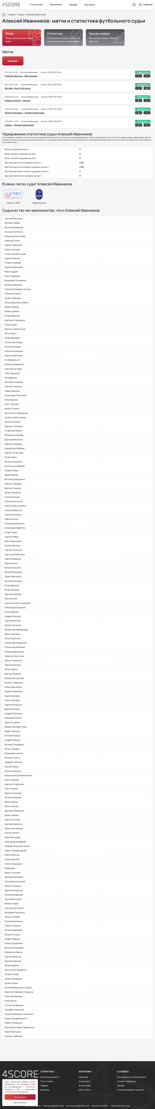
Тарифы (73, 4)
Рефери (44, 1085)
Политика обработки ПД (53, 1106)
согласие (9, 1091)
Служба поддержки (126, 1081)
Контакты (90, 4)
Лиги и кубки (46, 1081)
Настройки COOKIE (99, 1106)
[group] (21, 37)
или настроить (20, 1102)
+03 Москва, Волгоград (120, 1106)
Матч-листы (85, 1089)
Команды (44, 1089)
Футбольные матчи (49, 1077)
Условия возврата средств (130, 1089)
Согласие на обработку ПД (77, 1106)
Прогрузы (83, 1077)
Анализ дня (84, 1081)
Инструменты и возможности (131, 1077)
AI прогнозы (85, 1085)
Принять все (20, 1097)
